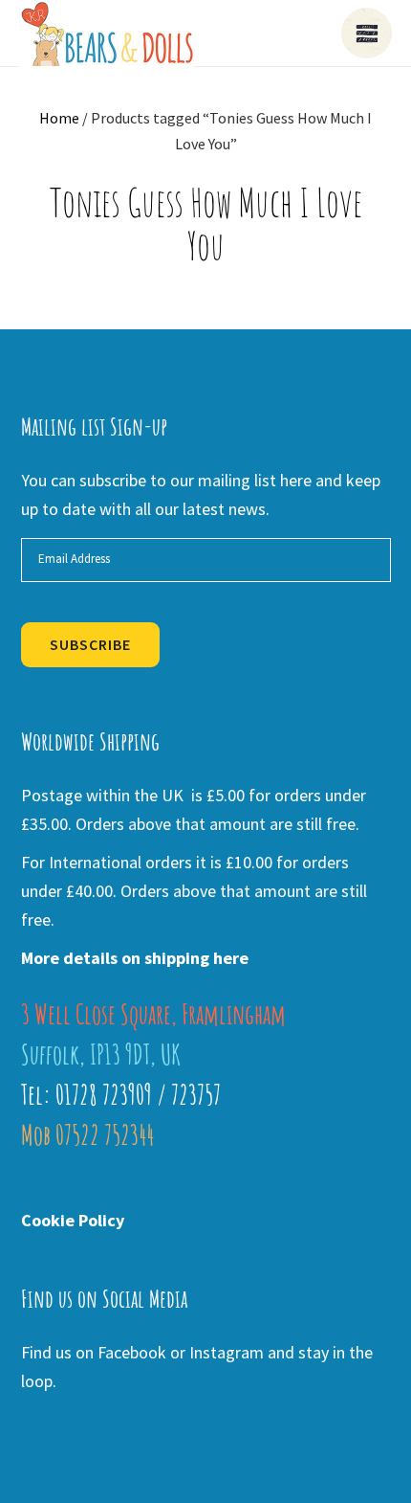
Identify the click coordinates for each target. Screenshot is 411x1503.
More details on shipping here (135, 958)
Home (59, 117)
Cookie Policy (72, 1220)
